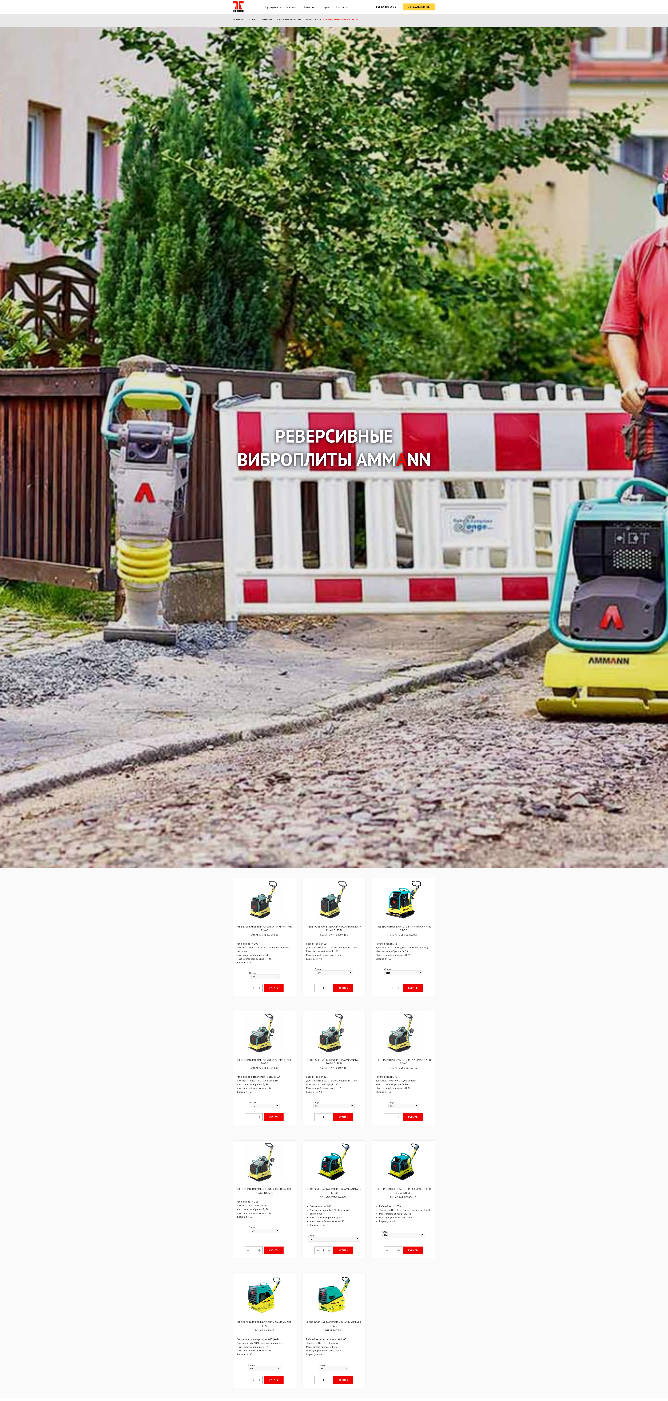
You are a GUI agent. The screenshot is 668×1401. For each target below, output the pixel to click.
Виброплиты (313, 19)
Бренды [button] (291, 7)
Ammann (267, 19)
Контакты (342, 7)
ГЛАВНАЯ (238, 19)
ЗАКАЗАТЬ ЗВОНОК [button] (419, 7)
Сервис (327, 7)
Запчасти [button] (309, 7)
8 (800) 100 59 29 (386, 7)
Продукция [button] (272, 7)
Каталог (252, 19)
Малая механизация (289, 19)
